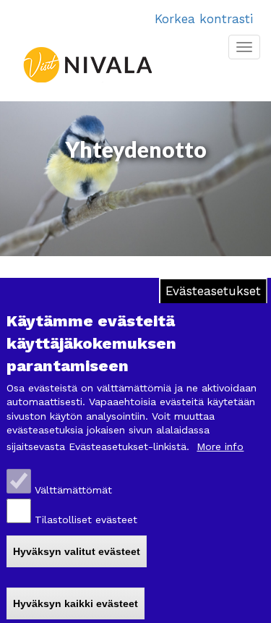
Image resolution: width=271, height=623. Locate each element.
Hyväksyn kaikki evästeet (75, 603)
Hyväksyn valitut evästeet (76, 551)
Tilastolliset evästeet (86, 519)
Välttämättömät (73, 490)
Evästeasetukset (213, 291)
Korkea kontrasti (204, 19)
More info (220, 446)
